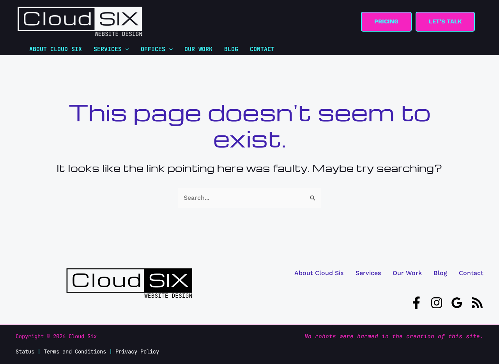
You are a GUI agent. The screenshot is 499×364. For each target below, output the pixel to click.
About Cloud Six (319, 273)
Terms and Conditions (75, 351)
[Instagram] (436, 303)
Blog (440, 273)
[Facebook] (416, 303)
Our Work (407, 273)
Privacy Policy (137, 351)
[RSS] (477, 303)
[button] (386, 22)
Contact (471, 273)
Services (368, 273)
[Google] (457, 303)
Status (25, 351)
